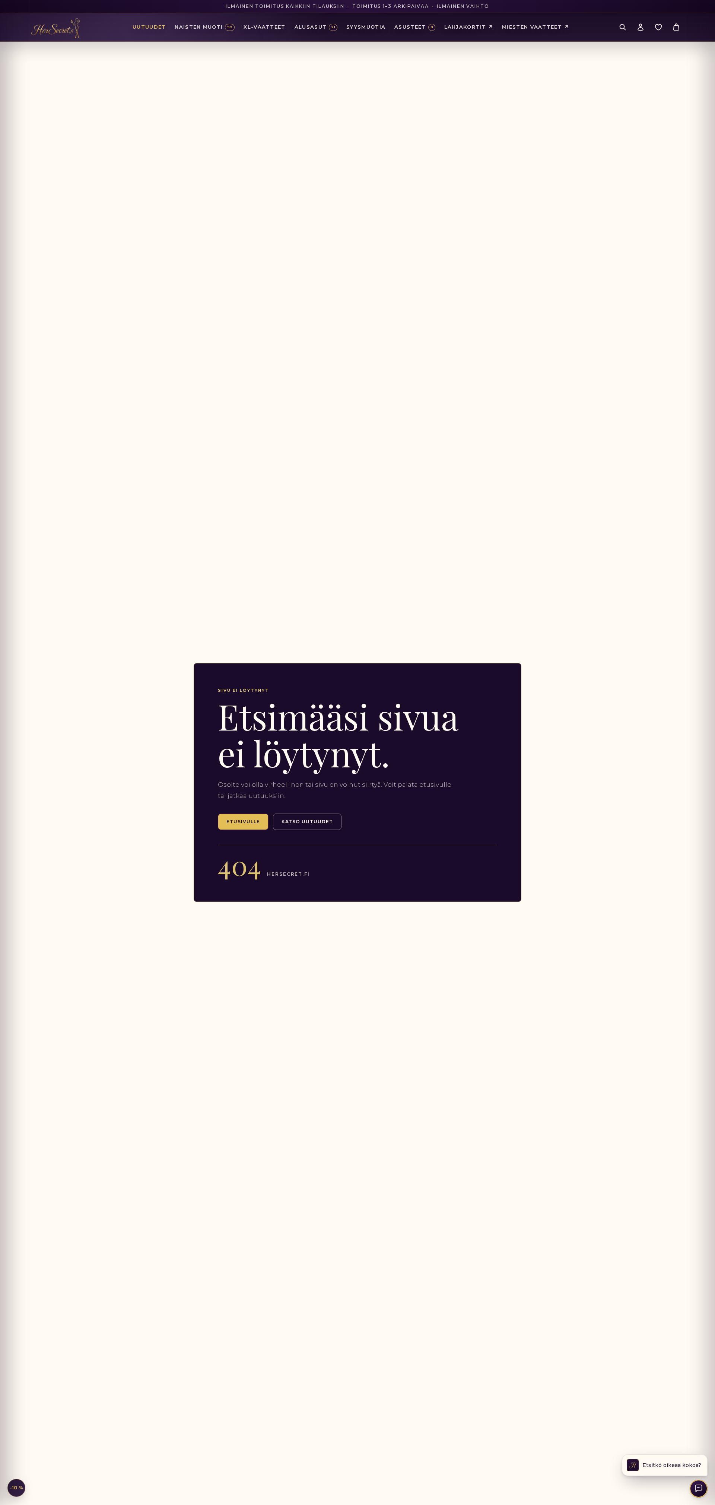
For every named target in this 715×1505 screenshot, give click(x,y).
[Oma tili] (640, 27)
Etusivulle (243, 821)
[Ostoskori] (676, 27)
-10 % (16, 1487)
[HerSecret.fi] (55, 28)
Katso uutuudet (307, 821)
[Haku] (622, 27)
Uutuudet (149, 27)
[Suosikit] (658, 27)
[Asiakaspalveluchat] (699, 1489)
